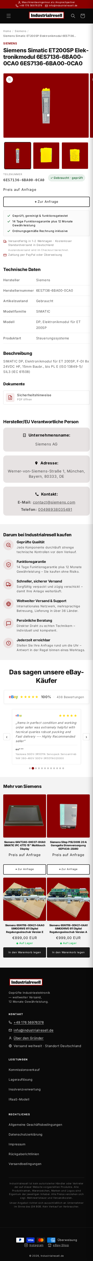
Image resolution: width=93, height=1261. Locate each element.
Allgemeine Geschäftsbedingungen (35, 1124)
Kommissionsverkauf (24, 1069)
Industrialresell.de (52, 1255)
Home (7, 31)
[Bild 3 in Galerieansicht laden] (75, 155)
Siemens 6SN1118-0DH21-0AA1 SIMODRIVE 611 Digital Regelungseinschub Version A (68, 929)
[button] (8, 16)
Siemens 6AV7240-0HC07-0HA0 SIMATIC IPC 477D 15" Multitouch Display (24, 845)
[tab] (30, 768)
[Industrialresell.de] (46, 982)
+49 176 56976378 (29, 1022)
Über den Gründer (29, 1038)
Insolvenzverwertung (25, 1089)
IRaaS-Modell (19, 1099)
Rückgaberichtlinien (24, 1154)
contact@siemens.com (54, 502)
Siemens (20, 31)
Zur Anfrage (46, 202)
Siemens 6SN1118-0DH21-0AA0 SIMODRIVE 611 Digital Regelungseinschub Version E (24, 929)
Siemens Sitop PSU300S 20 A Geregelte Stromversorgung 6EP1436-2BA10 (68, 845)
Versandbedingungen (25, 1164)
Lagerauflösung (20, 1079)
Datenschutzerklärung (26, 1134)
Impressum (17, 1144)
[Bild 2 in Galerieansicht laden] (46, 155)
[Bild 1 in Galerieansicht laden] (17, 155)
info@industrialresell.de (33, 1030)
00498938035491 (55, 509)
